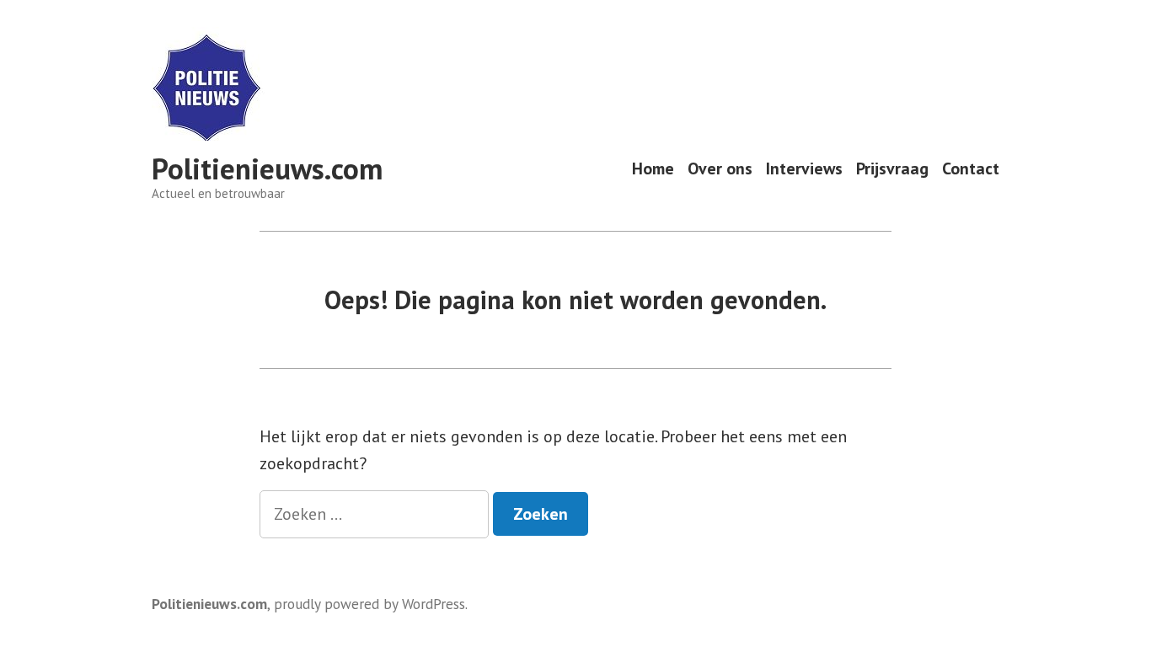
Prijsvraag (892, 169)
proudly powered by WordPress (369, 603)
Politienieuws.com (267, 168)
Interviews (804, 169)
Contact (970, 169)
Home (653, 169)
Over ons (720, 169)
